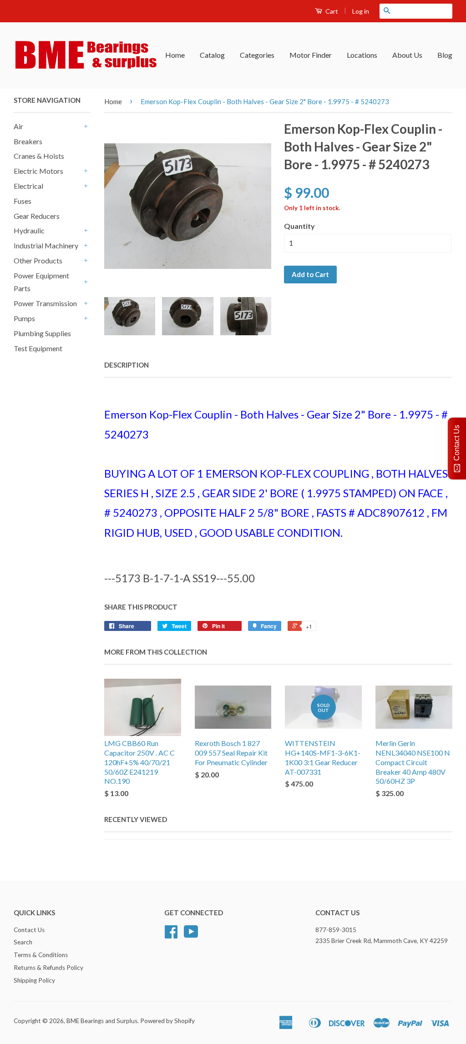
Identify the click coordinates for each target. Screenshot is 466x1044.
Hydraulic (29, 230)
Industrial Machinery (46, 245)
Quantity (299, 226)
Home (175, 54)
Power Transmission (45, 303)
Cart (331, 11)
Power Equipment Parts (41, 282)
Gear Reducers (37, 216)
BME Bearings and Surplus (101, 1020)
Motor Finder (310, 54)
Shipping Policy (34, 980)
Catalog (212, 54)
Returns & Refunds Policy (48, 967)
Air (18, 126)
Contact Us (29, 929)
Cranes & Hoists (39, 155)
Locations (362, 54)
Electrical (28, 186)
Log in (360, 11)
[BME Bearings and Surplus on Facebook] (171, 934)
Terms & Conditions (41, 954)
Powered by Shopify (167, 1020)
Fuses (22, 201)
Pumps (24, 318)
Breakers (28, 141)
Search (23, 942)
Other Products (38, 260)
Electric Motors (38, 170)
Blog (444, 54)
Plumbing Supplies (42, 333)
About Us (407, 54)
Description (126, 365)
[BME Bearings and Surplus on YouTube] (191, 934)
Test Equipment (38, 348)
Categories (257, 54)
